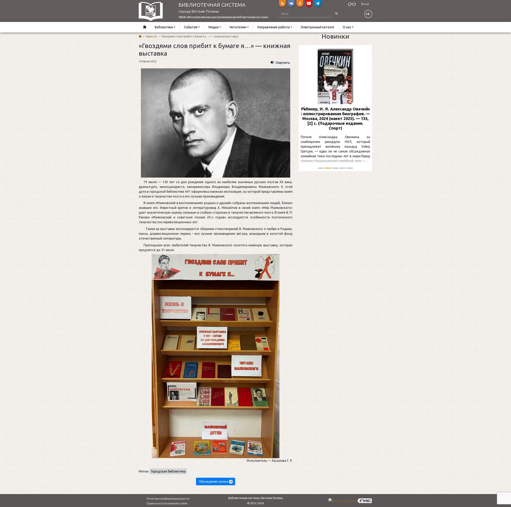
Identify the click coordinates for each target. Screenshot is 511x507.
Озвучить (282, 62)
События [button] (190, 27)
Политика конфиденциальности (168, 498)
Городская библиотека (168, 471)
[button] (304, 108)
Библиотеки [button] (164, 27)
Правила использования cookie (167, 503)
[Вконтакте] (291, 3)
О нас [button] (347, 27)
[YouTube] (309, 3)
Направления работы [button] (273, 27)
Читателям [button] (237, 27)
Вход (365, 4)
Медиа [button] (213, 27)
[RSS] (282, 3)
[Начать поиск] (337, 13)
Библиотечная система (212, 5)
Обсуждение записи (215, 481)
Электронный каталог (317, 27)
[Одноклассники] (300, 3)
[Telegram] (317, 3)
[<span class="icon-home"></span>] (145, 27)
